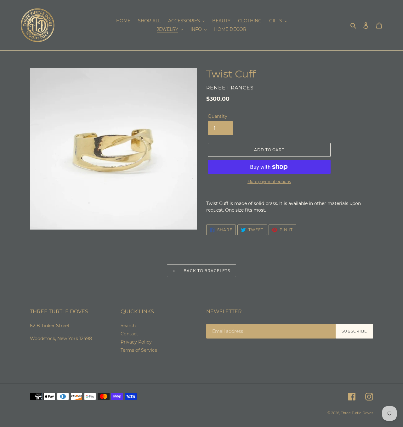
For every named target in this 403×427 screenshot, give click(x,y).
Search (128, 325)
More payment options (269, 181)
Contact (129, 334)
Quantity (217, 116)
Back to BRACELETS (206, 270)
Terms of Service (139, 350)
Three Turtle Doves (357, 413)
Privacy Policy (136, 342)
